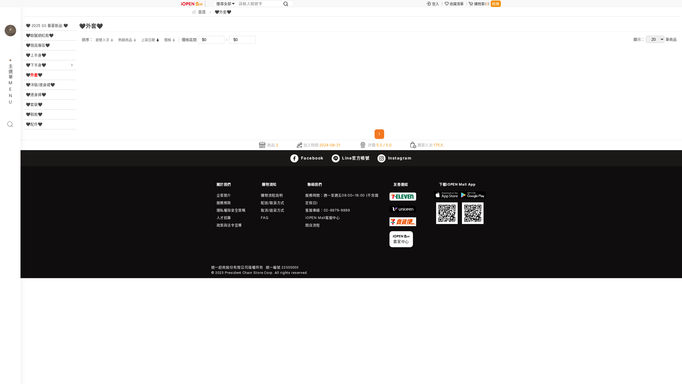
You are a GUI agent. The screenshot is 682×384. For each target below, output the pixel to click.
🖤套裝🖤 (34, 104)
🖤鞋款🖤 (34, 114)
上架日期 (148, 40)
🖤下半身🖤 (36, 65)
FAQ (264, 217)
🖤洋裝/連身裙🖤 (40, 84)
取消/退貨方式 (272, 210)
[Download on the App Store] (447, 207)
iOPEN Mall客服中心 (322, 217)
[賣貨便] (402, 225)
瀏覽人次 (102, 40)
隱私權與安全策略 (231, 210)
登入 (435, 4)
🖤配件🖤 (34, 124)
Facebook (312, 158)
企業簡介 (224, 195)
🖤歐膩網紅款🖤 (40, 35)
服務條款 (224, 203)
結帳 (496, 3)
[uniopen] (402, 211)
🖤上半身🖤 (36, 55)
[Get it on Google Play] (473, 207)
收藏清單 (457, 4)
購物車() (481, 4)
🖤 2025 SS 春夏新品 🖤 (47, 25)
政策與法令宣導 (229, 225)
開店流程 (312, 225)
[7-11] (402, 199)
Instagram (399, 158)
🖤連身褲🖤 (36, 94)
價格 (167, 40)
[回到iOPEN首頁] (191, 4)
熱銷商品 (125, 40)
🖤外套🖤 (34, 75)
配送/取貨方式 (272, 203)
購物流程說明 (272, 195)
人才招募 (224, 217)
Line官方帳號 (355, 158)
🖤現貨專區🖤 (38, 45)
